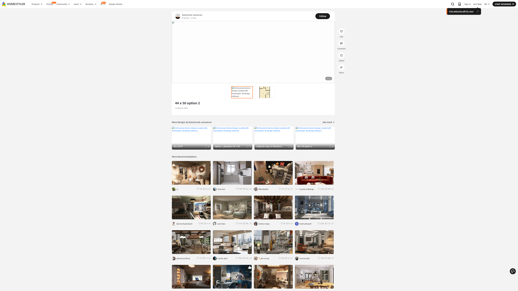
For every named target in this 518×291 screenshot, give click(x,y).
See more (328, 122)
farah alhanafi (305, 223)
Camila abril (222, 258)
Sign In (467, 4)
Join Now (477, 4)
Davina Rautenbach (184, 223)
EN (485, 4)
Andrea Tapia (264, 223)
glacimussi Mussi (183, 258)
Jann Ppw (221, 223)
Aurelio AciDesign (306, 189)
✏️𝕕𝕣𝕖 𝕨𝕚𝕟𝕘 (263, 258)
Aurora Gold (304, 258)
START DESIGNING (503, 4)
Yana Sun (221, 189)
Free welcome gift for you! (461, 11)
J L (177, 189)
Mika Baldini (263, 189)
